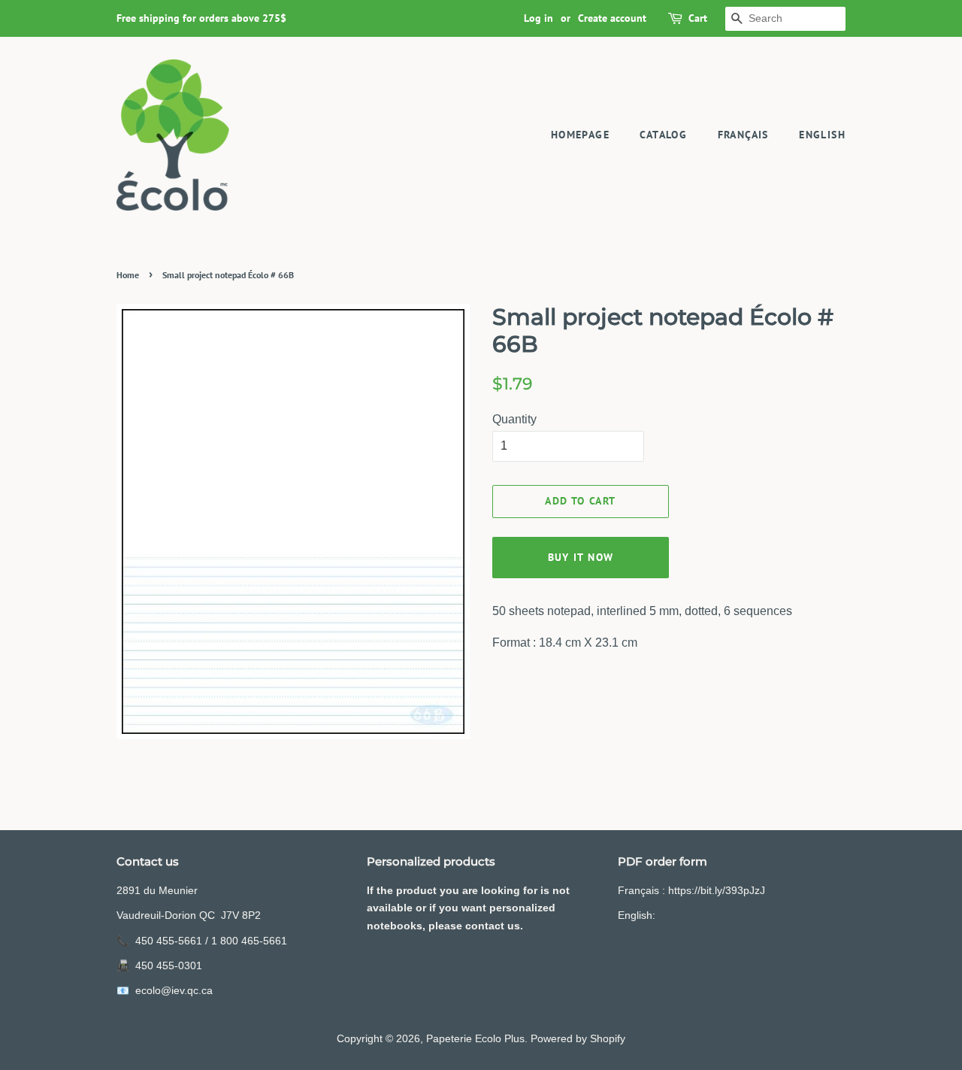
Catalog (663, 134)
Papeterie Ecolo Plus (475, 1038)
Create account (612, 18)
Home (127, 274)
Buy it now (581, 557)
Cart (697, 18)
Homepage (580, 134)
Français (743, 134)
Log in (538, 18)
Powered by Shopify (578, 1038)
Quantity (514, 419)
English (822, 134)
